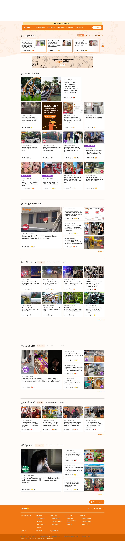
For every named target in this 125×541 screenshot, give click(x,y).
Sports (39, 527)
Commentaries (85, 524)
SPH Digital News (32, 536)
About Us (23, 536)
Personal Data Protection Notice (71, 536)
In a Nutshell (55, 524)
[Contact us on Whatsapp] (89, 35)
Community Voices (57, 521)
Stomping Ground (86, 518)
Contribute (98, 27)
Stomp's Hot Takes (86, 521)
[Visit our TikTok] (92, 35)
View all (100, 251)
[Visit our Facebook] (99, 35)
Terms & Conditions (55, 536)
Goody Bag (69, 524)
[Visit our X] (102, 35)
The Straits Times (44, 536)
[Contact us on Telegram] (86, 35)
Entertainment (41, 524)
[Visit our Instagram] (95, 35)
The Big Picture (56, 518)
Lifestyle (39, 521)
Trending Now (40, 518)
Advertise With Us (86, 536)
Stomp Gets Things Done (71, 521)
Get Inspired (70, 518)
